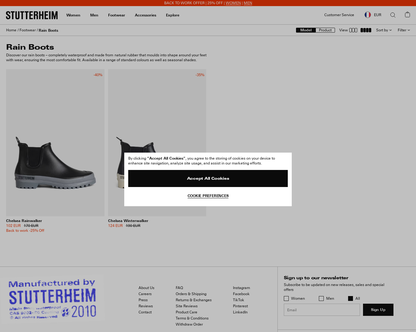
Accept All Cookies (208, 179)
